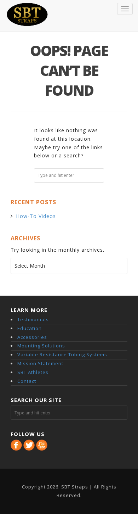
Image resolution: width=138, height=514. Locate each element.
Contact (26, 381)
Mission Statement (40, 363)
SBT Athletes (32, 372)
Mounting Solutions (41, 345)
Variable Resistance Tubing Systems (62, 354)
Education (29, 328)
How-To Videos (36, 216)
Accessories (32, 337)
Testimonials (33, 319)
